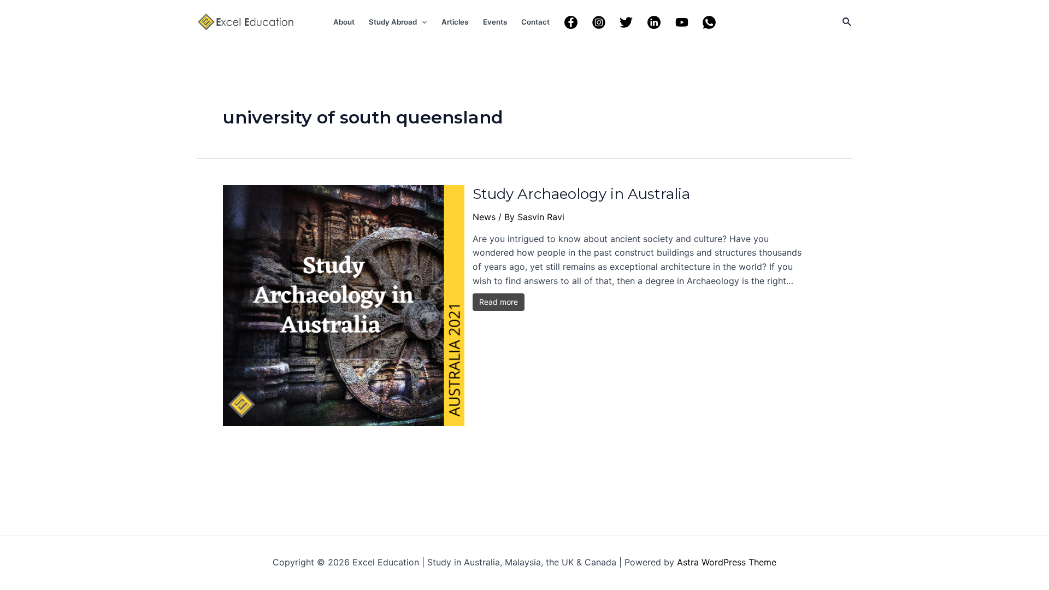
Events (495, 21)
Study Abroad (393, 21)
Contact (535, 21)
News (484, 216)
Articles (454, 21)
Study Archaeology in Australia (581, 194)
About (344, 21)
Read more (498, 301)
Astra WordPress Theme (726, 562)
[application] (422, 22)
